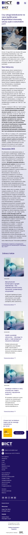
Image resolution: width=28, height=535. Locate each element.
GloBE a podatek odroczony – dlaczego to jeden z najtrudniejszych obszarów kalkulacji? (13, 338)
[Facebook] (6, 497)
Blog (8, 274)
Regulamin (14, 529)
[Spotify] (15, 497)
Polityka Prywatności (13, 527)
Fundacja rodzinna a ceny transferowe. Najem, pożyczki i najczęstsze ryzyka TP (14, 391)
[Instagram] (9, 497)
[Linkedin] (3, 497)
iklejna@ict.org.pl (6, 518)
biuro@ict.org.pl (6, 511)
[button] (18, 3)
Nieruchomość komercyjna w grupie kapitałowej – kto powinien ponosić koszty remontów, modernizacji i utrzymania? (13, 286)
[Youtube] (12, 497)
